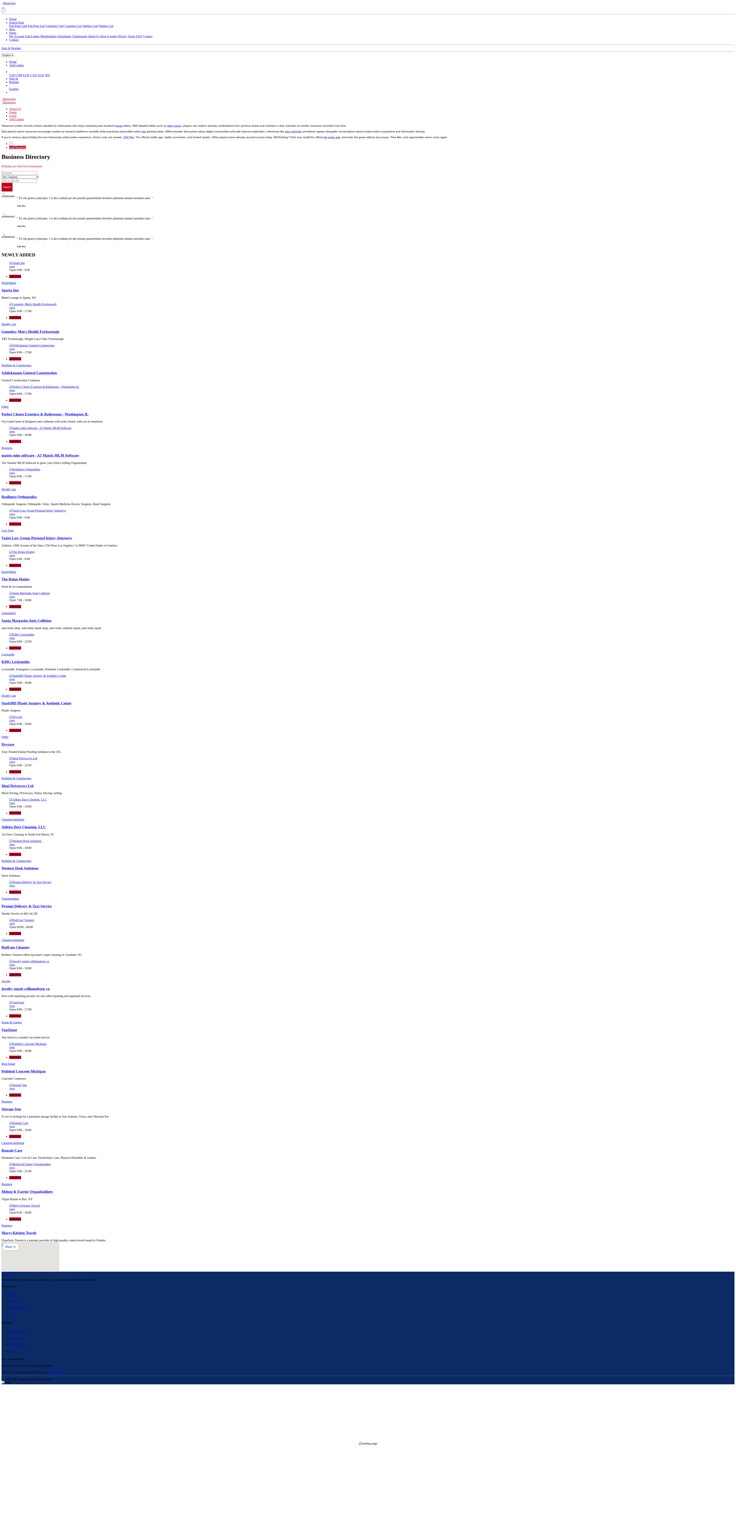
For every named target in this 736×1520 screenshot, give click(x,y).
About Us (94, 36)
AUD (40, 75)
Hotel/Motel (9, 283)
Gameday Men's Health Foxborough (30, 332)
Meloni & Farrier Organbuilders (27, 1192)
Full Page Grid (18, 26)
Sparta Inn (10, 290)
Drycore (8, 744)
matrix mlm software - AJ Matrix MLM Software (40, 455)
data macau (174, 125)
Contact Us (16, 1337)
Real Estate (8, 1063)
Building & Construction (16, 365)
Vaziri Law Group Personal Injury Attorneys (37, 538)
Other (5, 406)
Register (16, 48)
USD (12, 75)
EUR (26, 75)
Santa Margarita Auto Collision (26, 621)
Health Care (9, 324)
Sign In (6, 48)
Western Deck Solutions (20, 868)
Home (13, 19)
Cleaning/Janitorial (13, 819)
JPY (47, 75)
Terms (131, 36)
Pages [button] (12, 32)
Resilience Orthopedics (19, 497)
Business (7, 448)
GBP (19, 75)
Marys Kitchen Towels (19, 1233)
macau (119, 125)
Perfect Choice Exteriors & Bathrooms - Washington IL (45, 414)
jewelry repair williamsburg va (26, 989)
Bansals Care (12, 1150)
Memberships (48, 36)
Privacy (122, 36)
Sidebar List (106, 26)
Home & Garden (12, 1022)
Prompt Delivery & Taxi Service (27, 906)
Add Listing (32, 36)
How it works (108, 36)
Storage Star (11, 1109)
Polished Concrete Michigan (24, 1071)
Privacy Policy (18, 1344)
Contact (147, 36)
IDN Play (129, 137)
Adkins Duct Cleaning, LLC (24, 827)
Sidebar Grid (90, 26)
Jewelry (6, 981)
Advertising (64, 36)
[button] (9, 71)
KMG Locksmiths (16, 662)
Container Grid (54, 26)
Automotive (9, 613)
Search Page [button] (16, 22)
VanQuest (9, 1030)
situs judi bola (293, 131)
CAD (33, 75)
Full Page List (36, 26)
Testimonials (79, 36)
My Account (16, 36)
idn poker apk (332, 137)
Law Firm (8, 530)
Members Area (18, 1331)
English (13, 89)
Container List (73, 26)
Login (12, 115)
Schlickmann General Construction (29, 373)
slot (144, 131)
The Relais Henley (16, 579)
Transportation (10, 898)
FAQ (139, 36)
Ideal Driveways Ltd (18, 786)
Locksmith (8, 654)
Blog (12, 29)
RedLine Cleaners (16, 947)
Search (7, 187)
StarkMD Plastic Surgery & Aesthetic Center (36, 703)
